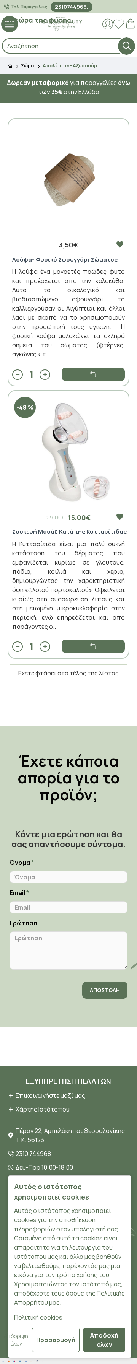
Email (17, 893)
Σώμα (27, 65)
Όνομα (20, 862)
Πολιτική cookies (38, 1317)
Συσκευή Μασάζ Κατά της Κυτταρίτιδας (69, 532)
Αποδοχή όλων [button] (104, 1340)
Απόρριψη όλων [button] (16, 1340)
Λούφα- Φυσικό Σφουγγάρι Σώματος (65, 260)
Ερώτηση (23, 923)
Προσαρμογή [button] (55, 1340)
